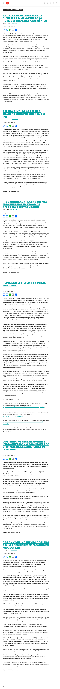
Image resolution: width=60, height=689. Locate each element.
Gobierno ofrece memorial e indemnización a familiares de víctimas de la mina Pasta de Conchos (26, 445)
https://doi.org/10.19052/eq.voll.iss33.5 (13, 416)
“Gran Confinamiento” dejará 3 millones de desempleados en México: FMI (26, 545)
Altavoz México (7, 3)
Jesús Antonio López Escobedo (22, 287)
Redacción (14, 23)
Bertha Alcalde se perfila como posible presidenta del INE (24, 114)
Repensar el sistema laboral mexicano (24, 284)
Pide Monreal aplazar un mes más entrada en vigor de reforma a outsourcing (25, 204)
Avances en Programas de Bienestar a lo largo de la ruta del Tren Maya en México (25, 18)
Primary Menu (3, 3)
